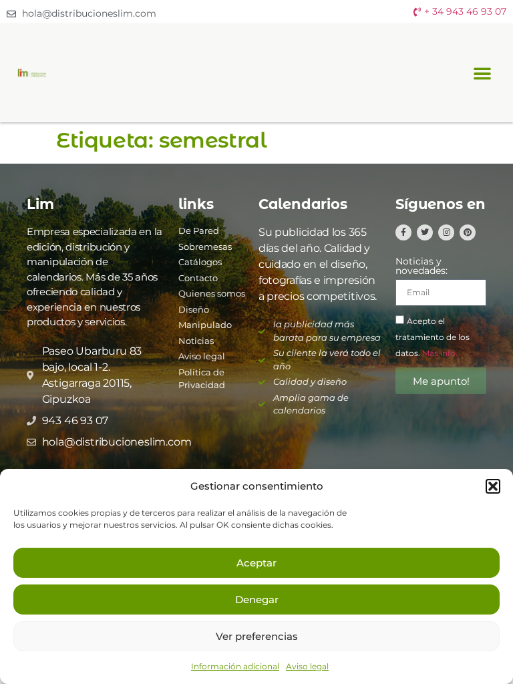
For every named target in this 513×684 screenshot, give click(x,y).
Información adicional (235, 666)
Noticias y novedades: (421, 266)
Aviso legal (307, 666)
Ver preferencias (257, 636)
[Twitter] (425, 232)
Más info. (440, 353)
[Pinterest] (468, 232)
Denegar (257, 599)
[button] (493, 486)
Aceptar (256, 562)
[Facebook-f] (403, 232)
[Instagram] (446, 232)
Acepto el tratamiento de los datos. (432, 337)
